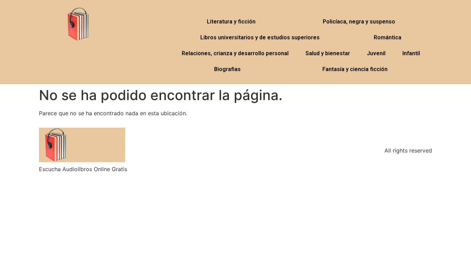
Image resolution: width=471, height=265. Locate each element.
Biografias (227, 69)
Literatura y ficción (231, 21)
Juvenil (376, 53)
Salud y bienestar (327, 53)
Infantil (411, 53)
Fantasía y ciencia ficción (355, 69)
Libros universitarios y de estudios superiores (260, 37)
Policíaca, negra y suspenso (359, 21)
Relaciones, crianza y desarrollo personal (235, 53)
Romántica (387, 37)
